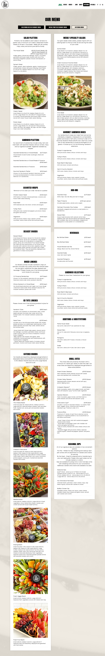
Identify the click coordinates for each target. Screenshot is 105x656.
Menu (60, 4)
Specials (92, 4)
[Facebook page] (97, 4)
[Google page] (102, 4)
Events (65, 4)
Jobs (76, 4)
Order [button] (70, 4)
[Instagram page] (100, 4)
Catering (86, 5)
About (80, 4)
